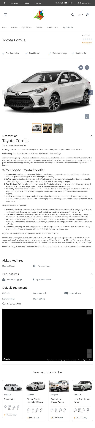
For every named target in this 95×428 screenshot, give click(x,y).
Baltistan (39, 27)
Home (4, 27)
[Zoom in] (89, 351)
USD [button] (80, 15)
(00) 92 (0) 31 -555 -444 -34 (64, 3)
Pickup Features (12, 260)
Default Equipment (14, 287)
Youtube (27, 3)
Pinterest (38, 3)
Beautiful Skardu (53, 27)
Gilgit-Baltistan (27, 27)
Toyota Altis (9, 399)
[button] (87, 14)
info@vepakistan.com (84, 3)
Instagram (14, 3)
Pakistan (14, 27)
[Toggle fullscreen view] (89, 312)
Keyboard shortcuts (52, 360)
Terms (80, 360)
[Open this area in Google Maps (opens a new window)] (7, 359)
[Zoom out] (89, 355)
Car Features (10, 274)
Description (10, 136)
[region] (47, 335)
